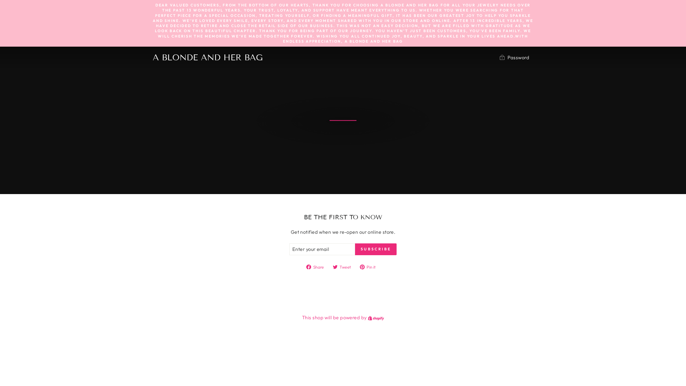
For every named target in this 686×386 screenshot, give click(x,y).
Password (518, 57)
